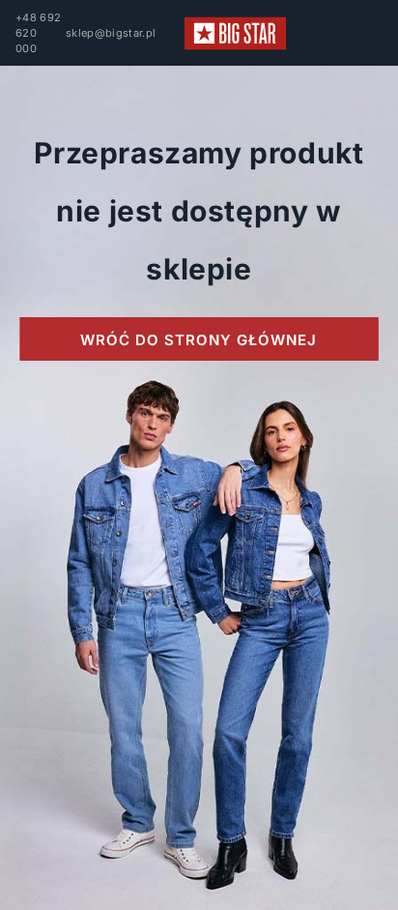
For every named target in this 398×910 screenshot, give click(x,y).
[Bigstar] (235, 33)
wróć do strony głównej (198, 340)
